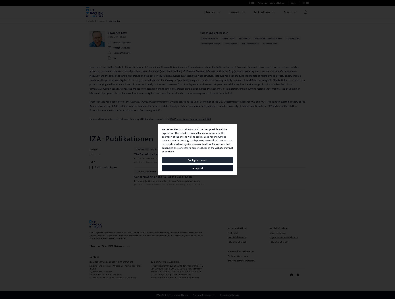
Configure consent (197, 160)
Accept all (197, 168)
